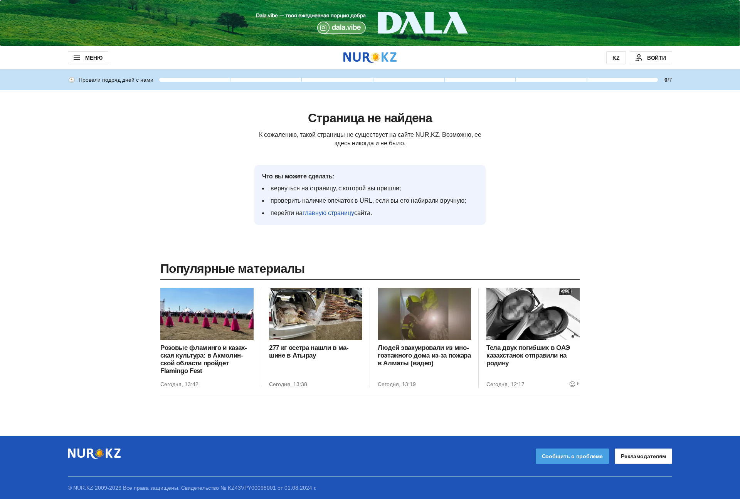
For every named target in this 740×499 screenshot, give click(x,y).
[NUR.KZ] (370, 57)
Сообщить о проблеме (572, 456)
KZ (616, 58)
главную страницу (328, 213)
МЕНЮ (93, 58)
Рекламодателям (643, 456)
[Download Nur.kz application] (370, 23)
